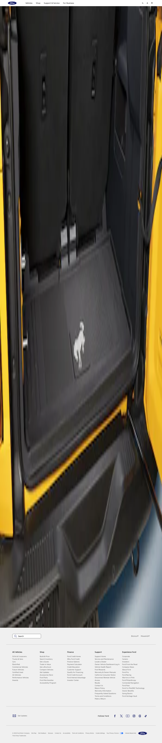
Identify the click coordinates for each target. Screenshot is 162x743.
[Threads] (140, 716)
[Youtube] (127, 716)
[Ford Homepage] (142, 733)
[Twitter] (121, 716)
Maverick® (145, 636)
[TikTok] (145, 716)
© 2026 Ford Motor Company (21, 733)
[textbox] (26, 636)
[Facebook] (115, 716)
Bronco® (135, 636)
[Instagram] (134, 716)
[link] (33, 733)
